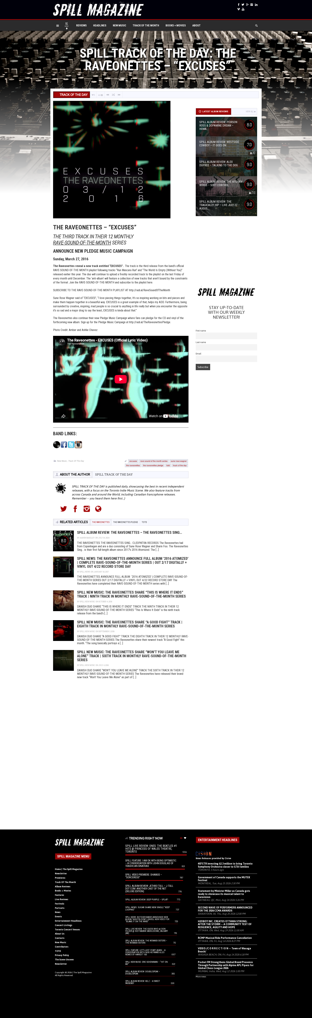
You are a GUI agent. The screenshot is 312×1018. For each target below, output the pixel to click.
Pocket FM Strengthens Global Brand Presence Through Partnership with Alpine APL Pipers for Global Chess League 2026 (226, 965)
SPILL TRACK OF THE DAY (114, 474)
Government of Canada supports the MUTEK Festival (224, 879)
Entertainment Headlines (68, 921)
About (196, 25)
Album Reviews (62, 886)
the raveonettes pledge (153, 465)
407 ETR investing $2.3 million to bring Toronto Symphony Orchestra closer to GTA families (225, 865)
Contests (59, 938)
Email (198, 353)
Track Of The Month (146, 25)
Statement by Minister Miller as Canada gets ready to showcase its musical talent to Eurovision (224, 894)
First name (201, 330)
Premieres (60, 878)
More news (201, 976)
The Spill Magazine (82, 972)
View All (250, 111)
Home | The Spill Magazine (69, 869)
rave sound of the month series (154, 460)
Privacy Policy (62, 955)
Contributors (61, 947)
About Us (59, 934)
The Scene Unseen (64, 959)
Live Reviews (61, 899)
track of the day (180, 465)
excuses (133, 460)
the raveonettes (133, 465)
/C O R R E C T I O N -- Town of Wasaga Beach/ (224, 950)
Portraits (59, 908)
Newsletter (61, 873)
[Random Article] (113, 94)
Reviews (81, 25)
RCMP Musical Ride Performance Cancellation (225, 937)
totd (168, 465)
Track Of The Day (76, 460)
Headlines (99, 25)
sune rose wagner (179, 460)
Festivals (59, 903)
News (57, 912)
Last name (201, 342)
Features (59, 895)
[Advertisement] (226, 252)
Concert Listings (63, 925)
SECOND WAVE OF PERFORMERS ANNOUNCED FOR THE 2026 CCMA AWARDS (225, 909)
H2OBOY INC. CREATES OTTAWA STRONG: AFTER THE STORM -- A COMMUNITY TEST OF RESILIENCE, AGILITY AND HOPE (225, 924)
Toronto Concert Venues (67, 929)
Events (58, 916)
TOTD (58, 951)
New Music (119, 25)
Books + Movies (176, 25)
